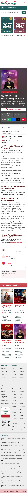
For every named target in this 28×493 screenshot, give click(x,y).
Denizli (14, 400)
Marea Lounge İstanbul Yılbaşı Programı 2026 (13, 466)
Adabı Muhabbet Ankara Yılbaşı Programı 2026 (13, 453)
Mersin (14, 386)
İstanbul (14, 368)
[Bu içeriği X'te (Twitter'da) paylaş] (18, 119)
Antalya (14, 374)
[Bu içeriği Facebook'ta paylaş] (13, 119)
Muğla (21, 421)
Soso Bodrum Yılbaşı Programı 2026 (10, 463)
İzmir (13, 371)
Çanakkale (14, 397)
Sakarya (14, 427)
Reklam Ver (5, 416)
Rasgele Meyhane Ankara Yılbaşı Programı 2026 (12, 472)
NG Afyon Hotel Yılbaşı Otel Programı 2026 (10, 132)
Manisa (21, 418)
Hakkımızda (4, 371)
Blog (2, 389)
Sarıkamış (22, 427)
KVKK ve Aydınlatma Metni (4, 396)
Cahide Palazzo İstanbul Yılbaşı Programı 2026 (13, 450)
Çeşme (21, 397)
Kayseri (21, 412)
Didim (21, 400)
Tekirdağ (22, 430)
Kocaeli (14, 415)
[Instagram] (2, 422)
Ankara (21, 368)
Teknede (22, 371)
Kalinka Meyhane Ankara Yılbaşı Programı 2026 (13, 455)
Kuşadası (14, 418)
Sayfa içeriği (6, 128)
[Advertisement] (14, 52)
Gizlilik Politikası (5, 403)
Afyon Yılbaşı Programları (10, 285)
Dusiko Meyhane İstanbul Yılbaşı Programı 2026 (12, 477)
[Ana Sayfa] (1, 491)
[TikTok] (5, 422)
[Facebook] (9, 422)
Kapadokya (15, 380)
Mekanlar (3, 380)
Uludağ (14, 377)
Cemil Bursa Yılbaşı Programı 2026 (10, 442)
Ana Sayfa (3, 35)
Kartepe (14, 412)
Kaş (21, 409)
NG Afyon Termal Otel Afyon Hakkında (11, 141)
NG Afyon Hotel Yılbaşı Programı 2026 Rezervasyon (12, 137)
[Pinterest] (9, 425)
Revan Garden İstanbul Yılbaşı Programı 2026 (13, 469)
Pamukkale (22, 424)
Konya (21, 415)
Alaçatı (14, 389)
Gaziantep (22, 406)
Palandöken (15, 424)
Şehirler (9, 35)
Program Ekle (5, 412)
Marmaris (14, 421)
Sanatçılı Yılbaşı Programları (9, 92)
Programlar (19, 35)
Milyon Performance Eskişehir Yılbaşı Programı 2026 (13, 438)
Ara (24, 12)
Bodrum (14, 394)
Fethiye (14, 406)
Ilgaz (13, 409)
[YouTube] (2, 425)
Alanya (21, 389)
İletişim (3, 391)
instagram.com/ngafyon (17, 243)
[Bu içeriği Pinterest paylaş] (23, 119)
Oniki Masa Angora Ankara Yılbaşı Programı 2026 (12, 459)
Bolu (21, 394)
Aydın (13, 391)
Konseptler (4, 383)
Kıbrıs (21, 380)
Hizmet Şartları (5, 400)
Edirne (14, 403)
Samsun (14, 430)
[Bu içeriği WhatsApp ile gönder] (9, 119)
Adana (13, 383)
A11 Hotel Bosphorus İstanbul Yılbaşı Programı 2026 (13, 446)
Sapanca (22, 386)
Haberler (3, 386)
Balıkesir (22, 391)
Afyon (13, 35)
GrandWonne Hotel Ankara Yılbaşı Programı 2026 (12, 481)
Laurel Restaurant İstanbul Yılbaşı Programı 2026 (12, 485)
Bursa (21, 383)
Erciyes (21, 403)
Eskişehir (22, 377)
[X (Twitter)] (5, 425)
